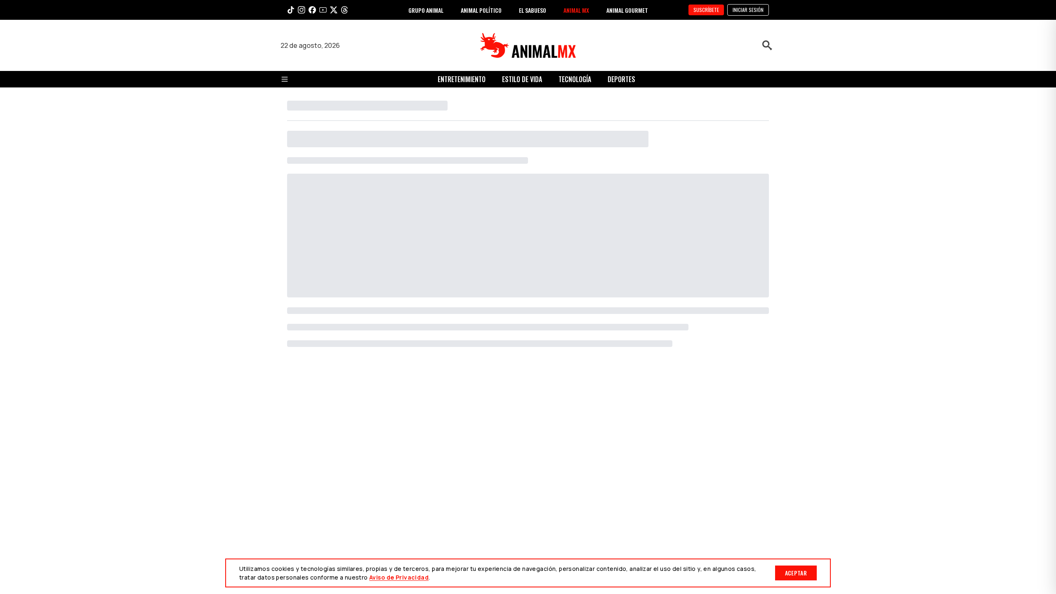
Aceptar (796, 572)
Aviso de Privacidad (399, 577)
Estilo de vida (522, 79)
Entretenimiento (462, 79)
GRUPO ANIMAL (425, 10)
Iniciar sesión (748, 9)
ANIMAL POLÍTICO (481, 10)
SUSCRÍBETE (706, 9)
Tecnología (575, 79)
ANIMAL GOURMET (627, 10)
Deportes (621, 79)
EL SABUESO (532, 10)
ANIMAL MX (576, 10)
